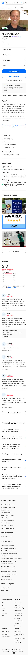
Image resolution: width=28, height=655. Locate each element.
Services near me (6, 636)
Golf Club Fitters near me (7, 545)
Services (4, 95)
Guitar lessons (18, 613)
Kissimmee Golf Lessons (7, 528)
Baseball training (18, 620)
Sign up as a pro (18, 631)
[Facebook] (14, 653)
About (10, 95)
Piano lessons (17, 605)
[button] (14, 430)
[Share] (24, 12)
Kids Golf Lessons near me (8, 569)
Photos (21, 95)
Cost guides (5, 634)
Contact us (4, 613)
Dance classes (18, 615)
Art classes (17, 618)
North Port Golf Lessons (7, 525)
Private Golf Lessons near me (8, 571)
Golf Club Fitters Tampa (7, 537)
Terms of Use (17, 649)
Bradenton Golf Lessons (7, 520)
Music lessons (17, 602)
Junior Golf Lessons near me (8, 566)
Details (15, 95)
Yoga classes (17, 626)
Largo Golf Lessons (6, 512)
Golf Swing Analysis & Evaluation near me (11, 558)
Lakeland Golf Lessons (7, 517)
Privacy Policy (5, 651)
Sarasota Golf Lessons (7, 523)
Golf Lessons (10, 7)
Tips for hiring (5, 631)
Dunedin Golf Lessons (6, 510)
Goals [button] (4, 65)
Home (3, 7)
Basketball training (19, 608)
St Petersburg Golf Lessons (8, 507)
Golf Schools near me (6, 576)
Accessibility (14, 651)
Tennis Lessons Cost (6, 590)
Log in (3, 605)
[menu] (3, 3)
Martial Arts (17, 623)
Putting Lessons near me (7, 563)
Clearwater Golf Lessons (7, 515)
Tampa (17, 7)
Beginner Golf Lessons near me (9, 574)
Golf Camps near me (6, 579)
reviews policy (12, 287)
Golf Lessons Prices (6, 588)
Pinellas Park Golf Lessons (7, 505)
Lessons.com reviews (19, 638)
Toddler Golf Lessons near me (8, 561)
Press (3, 610)
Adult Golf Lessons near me (8, 556)
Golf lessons (17, 610)
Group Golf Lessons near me (8, 550)
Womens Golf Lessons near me (9, 553)
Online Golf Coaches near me (8, 548)
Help (3, 615)
